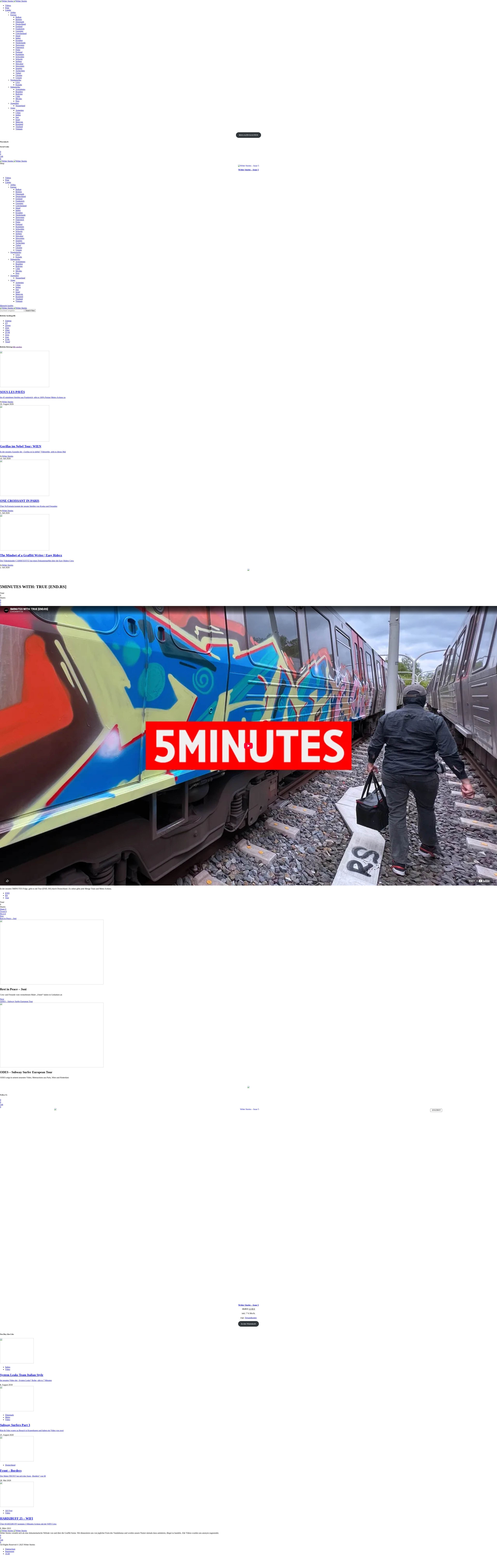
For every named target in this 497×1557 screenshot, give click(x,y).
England (19, 26)
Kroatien (19, 40)
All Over (8, 1511)
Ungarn (19, 78)
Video (7, 1369)
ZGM (7, 332)
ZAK (7, 339)
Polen (18, 50)
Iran (17, 117)
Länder (8, 10)
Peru (17, 101)
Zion (7, 328)
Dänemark (20, 22)
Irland (18, 36)
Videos (8, 5)
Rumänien (20, 54)
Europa (13, 15)
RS (6, 895)
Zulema (8, 321)
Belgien (19, 19)
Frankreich (20, 29)
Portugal (19, 52)
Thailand (19, 127)
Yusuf (7, 342)
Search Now (30, 311)
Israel (18, 120)
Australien (14, 103)
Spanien (19, 68)
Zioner (8, 325)
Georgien (19, 31)
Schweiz (19, 59)
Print (7, 8)
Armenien (20, 110)
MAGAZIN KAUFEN (248, 135)
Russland (19, 124)
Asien (12, 108)
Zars (7, 337)
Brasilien (19, 92)
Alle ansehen (17, 347)
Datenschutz (10, 1549)
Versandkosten (251, 1318)
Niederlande (20, 43)
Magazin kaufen (6, 306)
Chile (18, 96)
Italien (18, 38)
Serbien (19, 61)
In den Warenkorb (248, 1324)
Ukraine (19, 75)
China (18, 113)
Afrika (13, 12)
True (7, 898)
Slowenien (20, 66)
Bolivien (19, 94)
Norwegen (20, 45)
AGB (7, 1554)
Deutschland (21, 24)
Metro (7, 1417)
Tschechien (20, 71)
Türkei (18, 73)
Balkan (18, 17)
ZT (6, 323)
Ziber (7, 330)
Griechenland (21, 33)
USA (18, 82)
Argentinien (20, 89)
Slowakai (19, 64)
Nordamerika (15, 80)
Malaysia (19, 122)
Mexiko (19, 99)
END (7, 893)
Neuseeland (20, 106)
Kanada (19, 85)
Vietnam (19, 129)
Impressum (9, 1551)
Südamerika (15, 87)
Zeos (7, 335)
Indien (18, 115)
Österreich (20, 47)
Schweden (20, 57)
